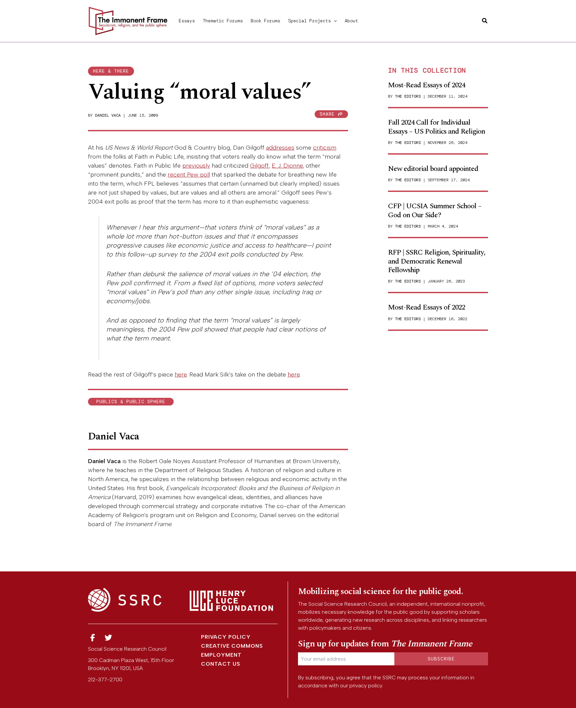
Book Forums (265, 21)
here (181, 374)
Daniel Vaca (108, 115)
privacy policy (365, 685)
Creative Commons (232, 646)
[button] (334, 20)
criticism (324, 147)
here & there (111, 71)
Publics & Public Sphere (130, 401)
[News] (92, 637)
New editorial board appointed (433, 168)
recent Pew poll (189, 174)
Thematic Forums (223, 21)
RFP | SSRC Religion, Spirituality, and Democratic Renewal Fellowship (436, 261)
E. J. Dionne (287, 165)
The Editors (408, 96)
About (351, 21)
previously (196, 165)
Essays (187, 21)
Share (329, 114)
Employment (221, 655)
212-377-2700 (105, 679)
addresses (280, 147)
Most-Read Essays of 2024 (426, 85)
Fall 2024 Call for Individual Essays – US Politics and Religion (436, 127)
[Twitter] (108, 637)
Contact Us (220, 664)
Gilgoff (259, 165)
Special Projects (309, 21)
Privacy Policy (226, 637)
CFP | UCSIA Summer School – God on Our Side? (434, 210)
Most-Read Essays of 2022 (426, 307)
